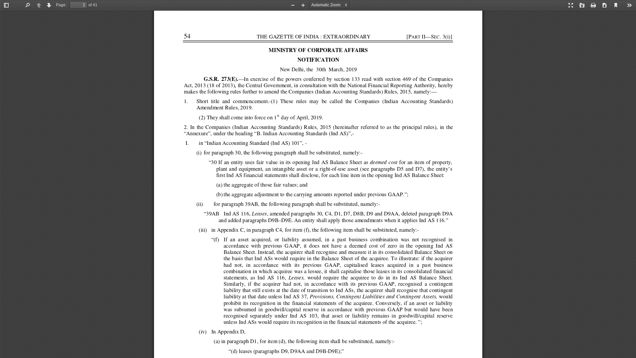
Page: (61, 5)
